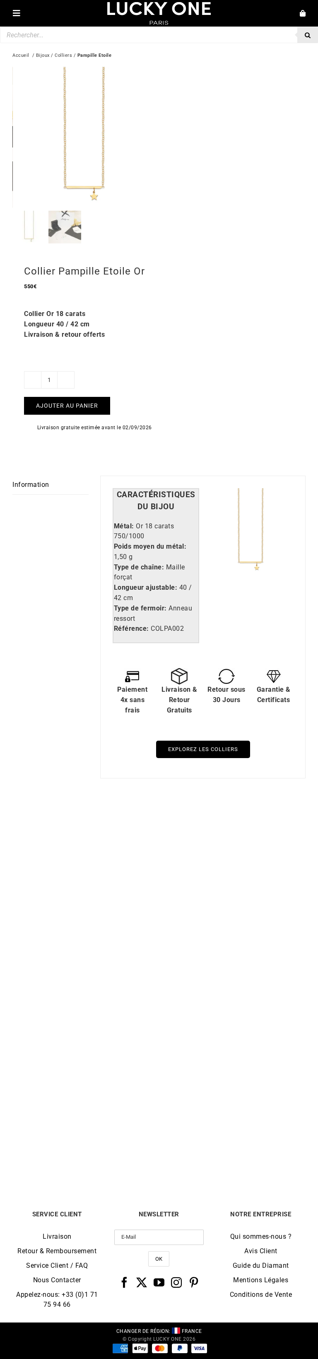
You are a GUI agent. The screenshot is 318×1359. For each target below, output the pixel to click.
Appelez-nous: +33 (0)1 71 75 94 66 (57, 1299)
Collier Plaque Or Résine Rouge (85, 1153)
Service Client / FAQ (57, 1265)
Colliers (63, 55)
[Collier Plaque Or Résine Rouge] (86, 1007)
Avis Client (260, 1251)
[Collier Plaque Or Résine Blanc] (232, 823)
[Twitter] (141, 1282)
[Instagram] (176, 1282)
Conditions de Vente (261, 1294)
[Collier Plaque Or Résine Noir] (86, 823)
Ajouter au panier (67, 405)
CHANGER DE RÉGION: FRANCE (159, 1331)
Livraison (57, 1236)
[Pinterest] (194, 1282)
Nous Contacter (57, 1280)
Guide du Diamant (261, 1265)
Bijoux (43, 55)
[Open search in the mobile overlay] (159, 35)
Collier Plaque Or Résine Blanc (232, 968)
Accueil (20, 55)
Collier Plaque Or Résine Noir (85, 968)
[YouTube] (159, 1282)
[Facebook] (124, 1282)
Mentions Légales (260, 1280)
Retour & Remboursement (56, 1251)
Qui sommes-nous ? (261, 1236)
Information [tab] (30, 485)
